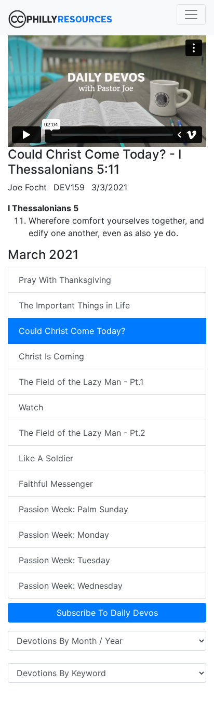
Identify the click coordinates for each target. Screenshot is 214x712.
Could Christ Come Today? (72, 331)
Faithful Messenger (56, 483)
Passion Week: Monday (64, 534)
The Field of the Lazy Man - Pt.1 (81, 382)
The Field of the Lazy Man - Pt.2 (82, 433)
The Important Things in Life (74, 305)
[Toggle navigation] (191, 14)
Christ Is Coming (51, 356)
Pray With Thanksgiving (65, 280)
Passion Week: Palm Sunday (73, 509)
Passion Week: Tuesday (64, 560)
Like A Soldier (46, 458)
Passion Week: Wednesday (71, 585)
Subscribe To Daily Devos (107, 612)
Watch (31, 407)
